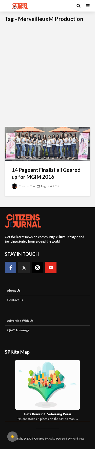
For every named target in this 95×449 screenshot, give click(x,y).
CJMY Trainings (18, 330)
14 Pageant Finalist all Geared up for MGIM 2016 (46, 173)
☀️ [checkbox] (12, 436)
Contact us (15, 300)
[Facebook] (10, 267)
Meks (51, 438)
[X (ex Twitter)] (24, 267)
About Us (14, 290)
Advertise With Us (20, 321)
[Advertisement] (47, 76)
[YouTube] (50, 267)
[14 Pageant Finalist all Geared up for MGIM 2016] (47, 143)
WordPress (77, 438)
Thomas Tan (26, 186)
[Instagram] (37, 267)
